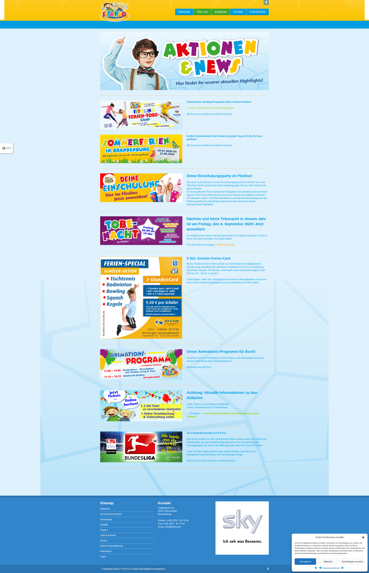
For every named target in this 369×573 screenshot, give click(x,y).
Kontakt (238, 11)
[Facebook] (266, 2)
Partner (104, 530)
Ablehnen (328, 561)
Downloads (106, 519)
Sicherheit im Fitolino (111, 514)
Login (103, 556)
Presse (103, 540)
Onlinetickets (258, 11)
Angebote (221, 11)
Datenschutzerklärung (331, 568)
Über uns (202, 11)
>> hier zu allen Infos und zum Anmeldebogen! (210, 108)
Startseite (184, 11)
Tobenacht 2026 (226, 245)
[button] (363, 537)
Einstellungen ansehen (352, 561)
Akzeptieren (305, 561)
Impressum (105, 551)
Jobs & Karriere (108, 535)
